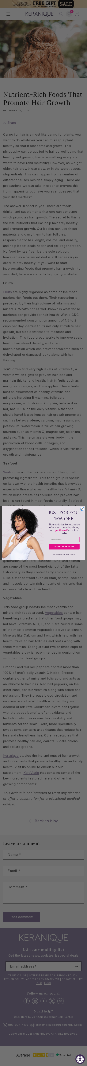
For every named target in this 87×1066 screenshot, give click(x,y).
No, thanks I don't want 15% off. (64, 554)
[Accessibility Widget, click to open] (80, 1059)
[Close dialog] (82, 509)
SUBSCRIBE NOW (64, 546)
